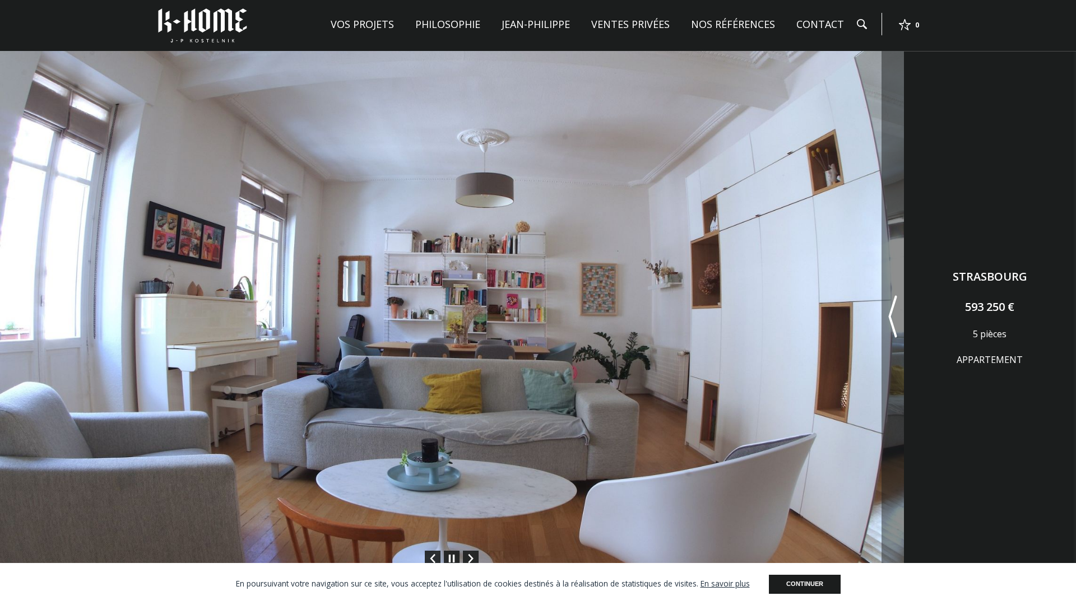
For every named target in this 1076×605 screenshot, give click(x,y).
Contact (820, 24)
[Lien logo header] (202, 24)
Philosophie (447, 24)
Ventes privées (630, 24)
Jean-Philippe (536, 24)
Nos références (733, 24)
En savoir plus (725, 583)
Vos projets (362, 24)
